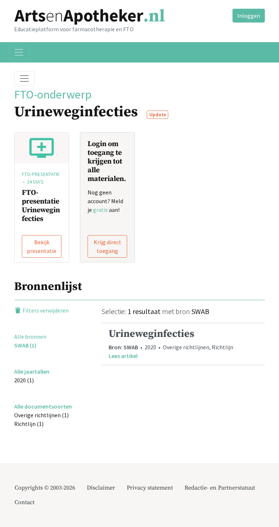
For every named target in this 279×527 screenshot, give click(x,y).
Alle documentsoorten (43, 406)
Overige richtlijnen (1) (41, 415)
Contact (25, 502)
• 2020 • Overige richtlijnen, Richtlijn (171, 343)
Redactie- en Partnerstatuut (220, 487)
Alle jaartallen (31, 371)
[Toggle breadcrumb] (24, 78)
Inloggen (248, 15)
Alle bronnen (30, 336)
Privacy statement (150, 487)
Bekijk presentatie (41, 246)
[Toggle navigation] (19, 52)
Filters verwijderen (45, 310)
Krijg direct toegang (107, 246)
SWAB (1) (25, 345)
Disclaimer (101, 487)
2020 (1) (24, 380)
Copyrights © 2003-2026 (45, 487)
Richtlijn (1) (29, 423)
